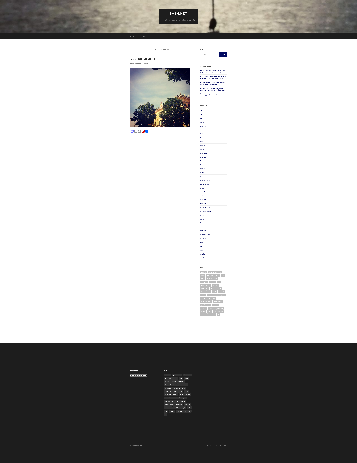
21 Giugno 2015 (136, 63)
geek (202, 285)
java (212, 288)
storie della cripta (205, 234)
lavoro (203, 291)
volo (201, 250)
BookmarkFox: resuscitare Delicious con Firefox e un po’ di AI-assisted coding (213, 77)
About (144, 36)
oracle (203, 298)
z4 (218, 315)
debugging (203, 153)
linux (209, 291)
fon (201, 161)
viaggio (203, 311)
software (203, 231)
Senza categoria (205, 223)
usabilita (203, 238)
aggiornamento (213, 272)
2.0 (201, 110)
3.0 (201, 114)
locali (202, 188)
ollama (216, 295)
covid (202, 149)
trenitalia (220, 308)
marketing (203, 192)
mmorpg (203, 199)
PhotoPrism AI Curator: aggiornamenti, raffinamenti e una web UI (212, 83)
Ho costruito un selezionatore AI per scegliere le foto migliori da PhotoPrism (212, 89)
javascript (218, 288)
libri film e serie (205, 180)
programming (218, 301)
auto (201, 134)
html (201, 176)
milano (203, 295)
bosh (146, 63)
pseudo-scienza (205, 305)
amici (202, 130)
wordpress (203, 258)
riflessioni (215, 305)
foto (201, 165)
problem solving (205, 207)
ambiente (203, 126)
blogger (202, 145)
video (202, 246)
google (202, 168)
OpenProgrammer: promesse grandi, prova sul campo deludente (213, 95)
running (202, 219)
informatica (204, 288)
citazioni (209, 278)
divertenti (203, 157)
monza (210, 295)
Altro (202, 122)
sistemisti (203, 227)
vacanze (202, 242)
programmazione (205, 211)
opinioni (223, 295)
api (208, 275)
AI (201, 118)
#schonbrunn (142, 58)
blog (201, 141)
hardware (203, 172)
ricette (202, 215)
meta (202, 196)
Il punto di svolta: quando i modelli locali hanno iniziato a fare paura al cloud (213, 71)
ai (220, 272)
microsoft (221, 291)
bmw (202, 278)
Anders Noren (217, 446)
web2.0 (220, 311)
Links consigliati (205, 184)
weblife (202, 254)
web (215, 311)
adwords (203, 272)
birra (201, 137)
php (208, 298)
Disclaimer (134, 36)
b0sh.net (178, 13)
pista (213, 298)
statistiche (212, 308)
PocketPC (203, 203)
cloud (215, 278)
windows (203, 315)
